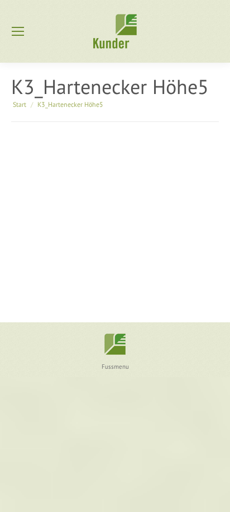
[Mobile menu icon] (18, 31)
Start (19, 104)
